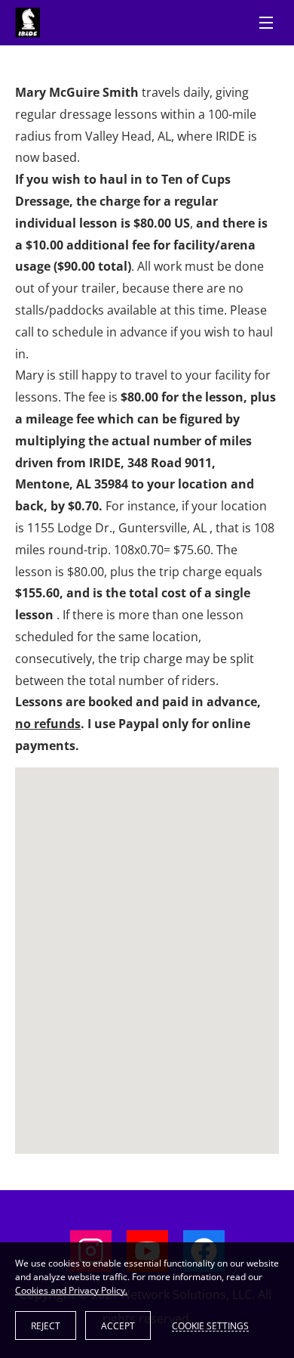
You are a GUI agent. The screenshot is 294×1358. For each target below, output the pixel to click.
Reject (45, 1325)
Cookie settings (210, 1325)
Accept (118, 1325)
